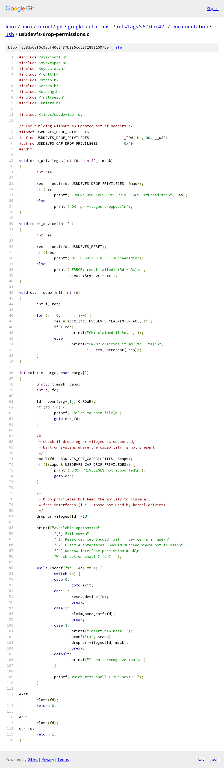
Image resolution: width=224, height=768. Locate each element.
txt (201, 759)
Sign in (213, 8)
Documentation (189, 26)
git (60, 26)
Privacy (48, 759)
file (117, 47)
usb (9, 34)
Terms (63, 759)
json (214, 759)
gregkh (76, 26)
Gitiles (33, 759)
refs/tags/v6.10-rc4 (139, 26)
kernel (44, 26)
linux (11, 26)
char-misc (100, 26)
